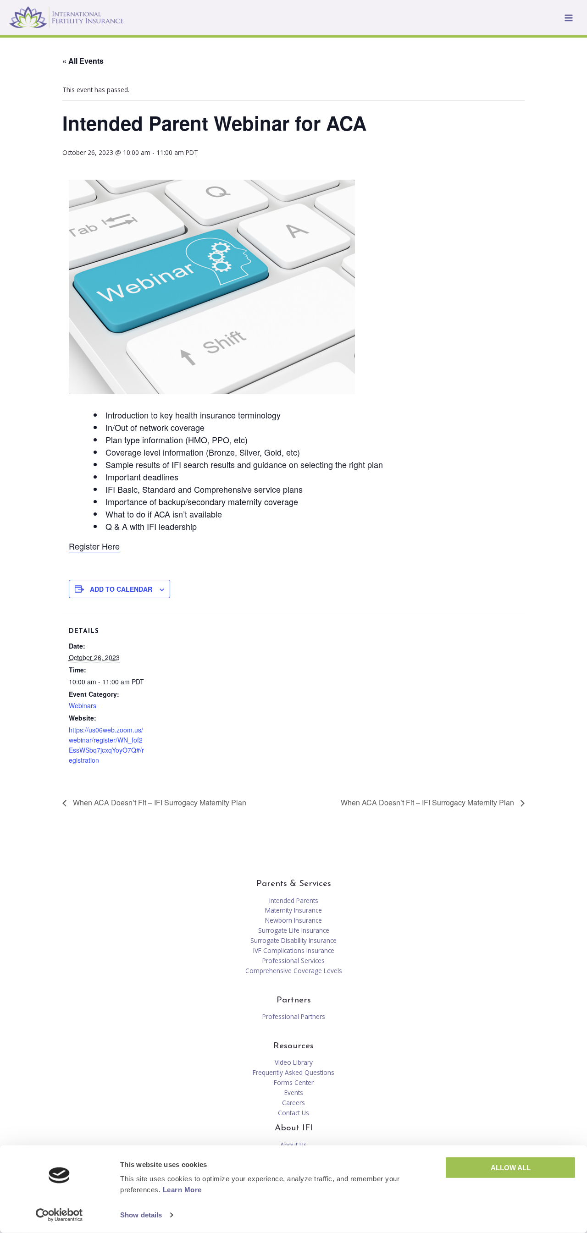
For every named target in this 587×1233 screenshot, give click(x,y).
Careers (293, 1102)
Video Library (294, 1062)
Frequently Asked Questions (293, 1072)
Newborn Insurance (293, 920)
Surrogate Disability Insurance (293, 940)
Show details (141, 1215)
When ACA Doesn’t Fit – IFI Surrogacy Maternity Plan (158, 802)
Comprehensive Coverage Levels (293, 970)
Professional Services (293, 960)
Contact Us (293, 1112)
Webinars (82, 705)
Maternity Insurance (293, 910)
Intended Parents (293, 900)
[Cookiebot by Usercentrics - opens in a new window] (59, 1215)
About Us (293, 1144)
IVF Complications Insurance (293, 950)
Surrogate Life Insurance (293, 930)
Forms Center (294, 1082)
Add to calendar (121, 589)
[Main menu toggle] (568, 17)
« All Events (83, 60)
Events (293, 1092)
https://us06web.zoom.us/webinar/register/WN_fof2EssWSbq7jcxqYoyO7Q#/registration (106, 745)
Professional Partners (293, 1016)
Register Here (94, 546)
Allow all (511, 1168)
